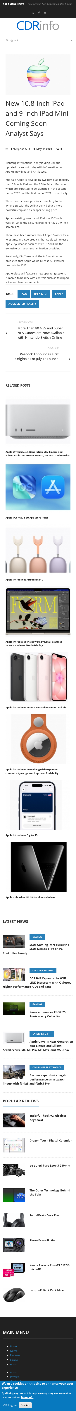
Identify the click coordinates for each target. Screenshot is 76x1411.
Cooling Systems (42, 970)
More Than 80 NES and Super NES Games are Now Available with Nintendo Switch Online (41, 333)
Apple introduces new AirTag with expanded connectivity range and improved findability (32, 771)
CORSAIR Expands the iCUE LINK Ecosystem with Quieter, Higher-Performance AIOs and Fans (37, 982)
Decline (25, 1405)
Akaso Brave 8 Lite (42, 1240)
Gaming (37, 937)
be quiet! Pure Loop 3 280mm (50, 1165)
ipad (23, 294)
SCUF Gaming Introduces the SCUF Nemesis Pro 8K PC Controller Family (36, 949)
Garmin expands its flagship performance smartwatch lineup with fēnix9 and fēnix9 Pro (35, 1079)
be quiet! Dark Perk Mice (47, 1290)
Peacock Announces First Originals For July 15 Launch (36, 356)
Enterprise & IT (20, 149)
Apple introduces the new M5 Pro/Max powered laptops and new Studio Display (34, 643)
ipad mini (40, 294)
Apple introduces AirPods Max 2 (24, 579)
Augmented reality (22, 303)
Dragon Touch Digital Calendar (51, 1140)
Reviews (15, 1355)
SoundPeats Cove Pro (44, 1215)
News (13, 1351)
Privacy (14, 1377)
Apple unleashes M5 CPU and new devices (30, 897)
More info (27, 1397)
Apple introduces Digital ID (22, 835)
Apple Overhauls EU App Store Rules (27, 517)
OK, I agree (10, 1405)
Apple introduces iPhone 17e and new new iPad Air (36, 707)
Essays (14, 1359)
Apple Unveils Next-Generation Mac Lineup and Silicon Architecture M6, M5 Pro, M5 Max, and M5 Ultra (38, 453)
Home (13, 1346)
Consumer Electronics (46, 1067)
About (14, 1364)
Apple (59, 294)
